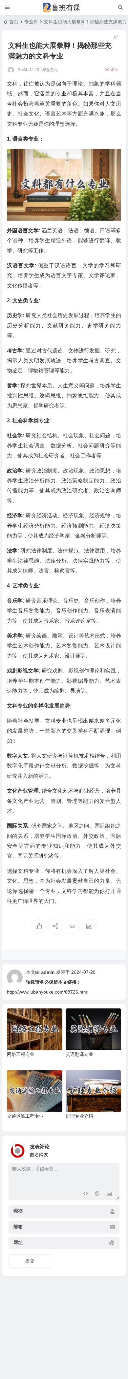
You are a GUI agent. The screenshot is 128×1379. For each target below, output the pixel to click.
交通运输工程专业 (25, 1116)
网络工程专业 (20, 1054)
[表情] (97, 1194)
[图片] (109, 1194)
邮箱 (18, 1226)
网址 (18, 1242)
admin (48, 972)
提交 (29, 1261)
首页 (13, 21)
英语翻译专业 (79, 1054)
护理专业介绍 (79, 1116)
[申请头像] (113, 1149)
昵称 (18, 1210)
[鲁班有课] (64, 8)
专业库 (31, 21)
